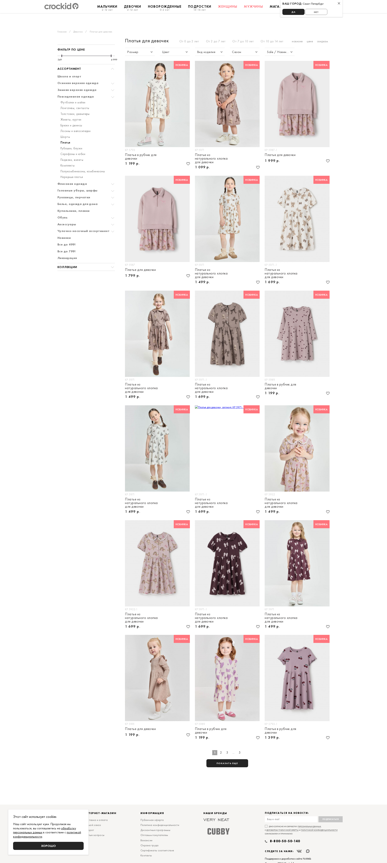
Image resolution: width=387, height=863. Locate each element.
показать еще (227, 763)
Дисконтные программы (155, 830)
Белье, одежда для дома (77, 204)
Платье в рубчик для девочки (141, 156)
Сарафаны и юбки (72, 154)
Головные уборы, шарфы (77, 190)
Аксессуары (66, 224)
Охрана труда (149, 845)
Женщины (227, 6)
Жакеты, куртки (70, 119)
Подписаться (330, 819)
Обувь (62, 217)
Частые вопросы (94, 835)
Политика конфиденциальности (159, 825)
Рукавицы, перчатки (73, 197)
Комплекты (67, 165)
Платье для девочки (280, 155)
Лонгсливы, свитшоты (74, 108)
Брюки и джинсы (71, 125)
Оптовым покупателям (154, 835)
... (233, 753)
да (293, 12)
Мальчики (107, 7)
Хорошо (48, 846)
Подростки (199, 7)
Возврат (89, 830)
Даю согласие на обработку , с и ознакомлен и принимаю (301, 830)
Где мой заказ (92, 825)
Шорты (65, 137)
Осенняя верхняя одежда (77, 83)
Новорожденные (165, 7)
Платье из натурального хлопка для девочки (211, 158)
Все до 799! (66, 251)
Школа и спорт (69, 76)
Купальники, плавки (73, 211)
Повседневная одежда (75, 96)
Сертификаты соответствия (157, 850)
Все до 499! (66, 244)
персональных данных (309, 826)
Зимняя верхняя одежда (77, 90)
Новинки (64, 238)
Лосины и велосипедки (75, 131)
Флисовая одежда (72, 184)
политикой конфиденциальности (319, 830)
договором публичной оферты (282, 830)
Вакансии (146, 840)
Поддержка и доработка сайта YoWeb (288, 858)
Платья (65, 142)
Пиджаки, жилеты (71, 160)
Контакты (146, 855)
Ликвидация (67, 258)
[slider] (61, 56)
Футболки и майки (72, 102)
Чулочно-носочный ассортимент (83, 231)
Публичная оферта (152, 820)
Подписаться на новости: (287, 813)
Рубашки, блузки (71, 148)
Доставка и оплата (96, 820)
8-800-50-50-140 (285, 841)
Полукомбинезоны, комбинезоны (82, 171)
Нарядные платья (71, 177)
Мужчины (253, 6)
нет (316, 12)
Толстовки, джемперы (75, 114)
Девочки (132, 7)
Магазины (280, 6)
